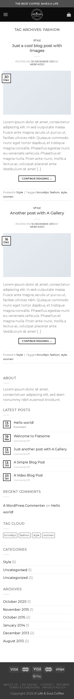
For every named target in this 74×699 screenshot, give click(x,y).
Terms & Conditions (24, 687)
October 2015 (14, 617)
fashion (55, 192)
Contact (47, 684)
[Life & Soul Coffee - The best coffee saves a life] (37, 14)
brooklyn (43, 192)
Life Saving (29, 684)
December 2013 (16, 633)
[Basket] (69, 14)
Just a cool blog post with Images (37, 48)
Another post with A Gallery (37, 212)
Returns (63, 684)
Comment (20, 427)
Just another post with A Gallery (40, 449)
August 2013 (13, 641)
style (64, 192)
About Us (10, 684)
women (8, 196)
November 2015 (16, 610)
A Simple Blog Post (29, 462)
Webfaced (37, 64)
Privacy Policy (54, 687)
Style (37, 40)
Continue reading (37, 178)
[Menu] (5, 14)
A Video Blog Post (28, 475)
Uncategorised (15, 570)
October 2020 (15, 602)
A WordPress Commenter (24, 506)
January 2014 (14, 625)
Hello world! (24, 423)
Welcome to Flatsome (32, 436)
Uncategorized (15, 578)
